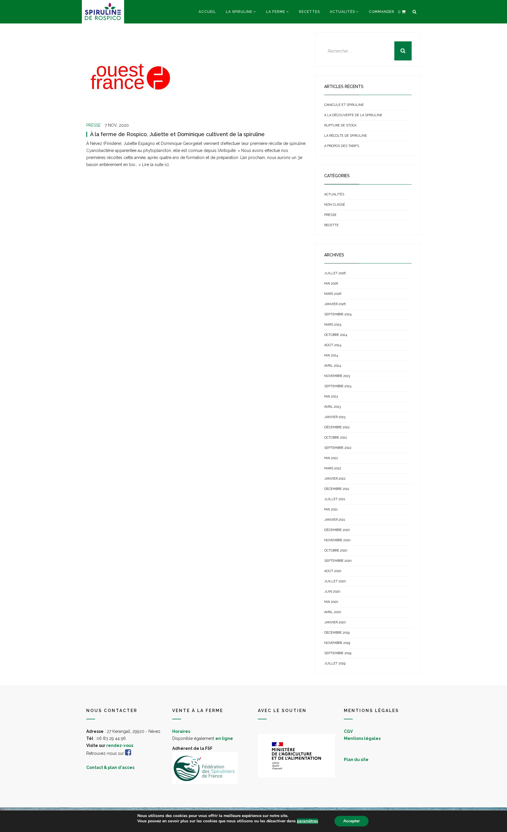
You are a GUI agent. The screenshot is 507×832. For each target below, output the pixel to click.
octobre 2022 (335, 437)
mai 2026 (331, 283)
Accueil (207, 12)
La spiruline (239, 12)
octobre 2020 (335, 550)
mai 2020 (331, 602)
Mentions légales (362, 738)
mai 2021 (331, 509)
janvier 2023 (334, 417)
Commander (381, 12)
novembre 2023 (337, 376)
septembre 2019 (337, 653)
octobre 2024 (335, 335)
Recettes (309, 12)
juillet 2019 (334, 663)
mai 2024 (331, 355)
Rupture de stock (340, 125)
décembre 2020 (337, 530)
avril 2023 (332, 407)
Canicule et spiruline (344, 105)
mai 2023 (331, 396)
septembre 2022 (337, 448)
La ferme (275, 12)
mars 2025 (332, 325)
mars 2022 (332, 468)
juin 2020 (332, 591)
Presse (93, 125)
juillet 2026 (335, 273)
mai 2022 (331, 458)
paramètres (307, 821)
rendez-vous (119, 745)
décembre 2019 (336, 633)
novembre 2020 (337, 540)
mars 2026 (332, 294)
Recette (331, 225)
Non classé (334, 205)
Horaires (181, 731)
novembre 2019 (337, 643)
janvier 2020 (335, 622)
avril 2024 (332, 366)
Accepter (351, 821)
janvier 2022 (335, 479)
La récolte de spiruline (345, 136)
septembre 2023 (337, 386)
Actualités (342, 12)
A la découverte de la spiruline (353, 115)
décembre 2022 (337, 427)
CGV (348, 731)
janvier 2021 (334, 520)
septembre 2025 (337, 314)
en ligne (224, 738)
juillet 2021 (334, 499)
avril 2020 (332, 612)
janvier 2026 (335, 304)
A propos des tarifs (341, 146)
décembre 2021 (336, 489)
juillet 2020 (335, 581)
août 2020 (332, 571)
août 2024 (332, 345)
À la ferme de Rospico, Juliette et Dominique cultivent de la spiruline (177, 134)
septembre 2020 (337, 561)
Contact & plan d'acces (110, 767)
